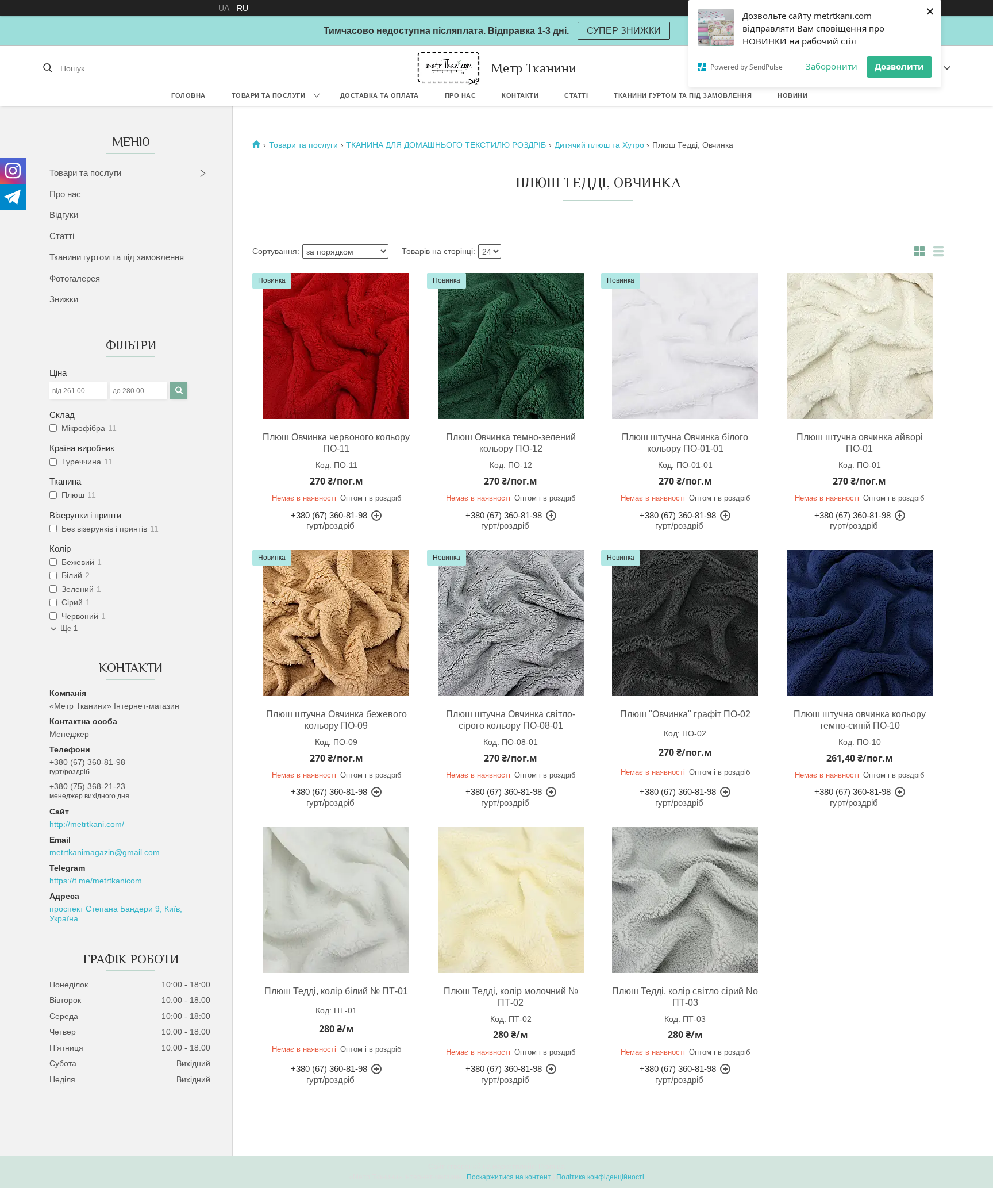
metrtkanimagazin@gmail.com (104, 852)
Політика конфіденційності (600, 1177)
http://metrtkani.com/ (86, 824)
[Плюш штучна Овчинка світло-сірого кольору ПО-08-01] (511, 623)
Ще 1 (69, 628)
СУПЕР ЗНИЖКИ (624, 31)
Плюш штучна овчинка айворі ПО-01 (859, 442)
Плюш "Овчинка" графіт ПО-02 (685, 714)
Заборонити (831, 66)
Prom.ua (551, 1167)
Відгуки (63, 215)
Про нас (460, 95)
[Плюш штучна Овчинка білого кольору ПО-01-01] (685, 346)
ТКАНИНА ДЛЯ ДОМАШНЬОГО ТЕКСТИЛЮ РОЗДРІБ (446, 144)
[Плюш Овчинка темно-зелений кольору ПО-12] (511, 346)
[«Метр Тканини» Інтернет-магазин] (448, 68)
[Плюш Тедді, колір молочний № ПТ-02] (511, 900)
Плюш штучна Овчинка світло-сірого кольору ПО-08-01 (510, 720)
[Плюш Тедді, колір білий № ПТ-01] (336, 900)
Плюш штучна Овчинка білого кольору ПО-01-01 (685, 442)
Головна (188, 95)
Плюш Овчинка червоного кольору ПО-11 (336, 442)
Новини (792, 95)
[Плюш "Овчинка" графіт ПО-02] (685, 623)
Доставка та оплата (379, 95)
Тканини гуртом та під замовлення (683, 95)
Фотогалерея (74, 278)
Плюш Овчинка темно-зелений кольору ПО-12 (511, 442)
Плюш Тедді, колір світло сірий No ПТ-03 (685, 997)
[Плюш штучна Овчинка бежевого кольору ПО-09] (336, 623)
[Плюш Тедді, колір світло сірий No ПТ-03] (685, 900)
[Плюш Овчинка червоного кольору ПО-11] (336, 346)
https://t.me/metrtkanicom (95, 880)
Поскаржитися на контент (509, 1177)
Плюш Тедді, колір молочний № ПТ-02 (511, 997)
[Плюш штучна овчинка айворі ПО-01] (860, 346)
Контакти (520, 95)
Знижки (63, 299)
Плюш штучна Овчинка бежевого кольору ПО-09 (336, 720)
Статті (576, 95)
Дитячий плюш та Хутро (599, 144)
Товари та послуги (269, 95)
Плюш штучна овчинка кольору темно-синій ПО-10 (860, 720)
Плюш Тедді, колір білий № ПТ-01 (336, 991)
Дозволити (899, 66)
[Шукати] (47, 68)
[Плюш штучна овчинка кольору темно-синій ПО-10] (860, 623)
